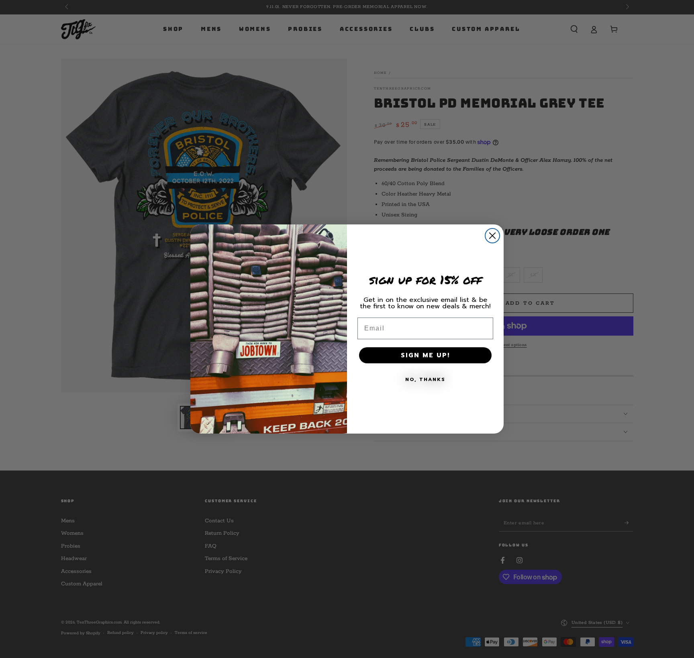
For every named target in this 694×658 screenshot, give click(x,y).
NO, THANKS (425, 379)
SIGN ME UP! (425, 355)
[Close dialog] (492, 235)
